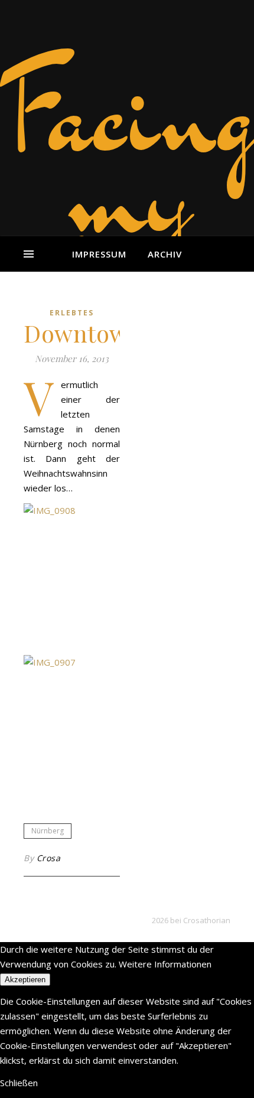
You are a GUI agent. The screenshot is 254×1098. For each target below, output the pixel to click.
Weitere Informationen (165, 964)
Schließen (19, 1083)
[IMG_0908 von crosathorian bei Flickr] (72, 575)
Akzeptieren (25, 979)
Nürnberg (47, 831)
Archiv (165, 254)
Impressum (99, 254)
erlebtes (72, 313)
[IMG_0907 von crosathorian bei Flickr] (72, 727)
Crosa (49, 858)
